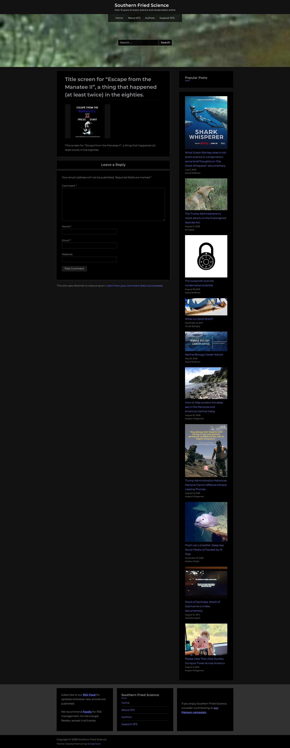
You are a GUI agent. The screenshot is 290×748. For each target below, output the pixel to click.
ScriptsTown (94, 744)
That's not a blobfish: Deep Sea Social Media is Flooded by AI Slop (204, 550)
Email (66, 240)
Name (66, 226)
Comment (69, 185)
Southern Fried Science (142, 5)
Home (119, 17)
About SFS (134, 17)
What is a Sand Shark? (199, 318)
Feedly (87, 711)
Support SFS (167, 17)
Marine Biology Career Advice (204, 354)
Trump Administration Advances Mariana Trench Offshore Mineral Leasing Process (206, 485)
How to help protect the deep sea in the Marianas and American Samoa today (204, 407)
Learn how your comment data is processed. (134, 285)
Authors (150, 17)
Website (67, 254)
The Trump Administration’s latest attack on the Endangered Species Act (205, 218)
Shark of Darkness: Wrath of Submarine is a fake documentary (202, 606)
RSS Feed (89, 694)
